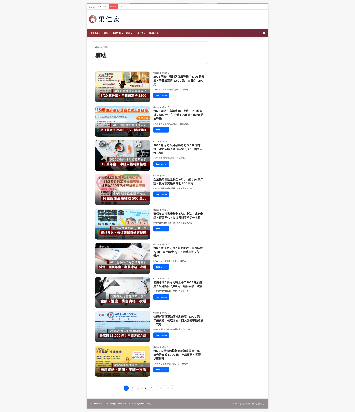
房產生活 (117, 33)
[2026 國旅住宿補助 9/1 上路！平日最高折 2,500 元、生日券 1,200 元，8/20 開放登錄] (122, 121)
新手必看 (94, 33)
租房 (128, 33)
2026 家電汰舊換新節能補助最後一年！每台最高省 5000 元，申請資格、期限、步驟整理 (178, 355)
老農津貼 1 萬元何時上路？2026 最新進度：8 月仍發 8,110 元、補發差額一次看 (178, 284)
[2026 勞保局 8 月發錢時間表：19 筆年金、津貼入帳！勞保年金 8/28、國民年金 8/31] (122, 155)
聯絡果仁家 (154, 33)
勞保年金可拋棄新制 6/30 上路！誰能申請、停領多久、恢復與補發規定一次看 (178, 216)
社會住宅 (139, 33)
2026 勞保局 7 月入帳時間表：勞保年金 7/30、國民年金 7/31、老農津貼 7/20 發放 (178, 252)
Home (99, 47)
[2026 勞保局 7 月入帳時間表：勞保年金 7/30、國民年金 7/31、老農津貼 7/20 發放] (122, 258)
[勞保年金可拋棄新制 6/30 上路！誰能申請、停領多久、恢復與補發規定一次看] (122, 224)
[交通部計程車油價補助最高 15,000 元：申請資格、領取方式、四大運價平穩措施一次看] (122, 326)
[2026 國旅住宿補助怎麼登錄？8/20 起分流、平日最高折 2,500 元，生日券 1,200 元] (122, 86)
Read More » (161, 95)
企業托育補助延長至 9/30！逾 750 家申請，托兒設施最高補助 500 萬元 (178, 181)
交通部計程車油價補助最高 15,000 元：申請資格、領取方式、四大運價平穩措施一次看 (178, 320)
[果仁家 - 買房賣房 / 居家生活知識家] (104, 19)
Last (172, 388)
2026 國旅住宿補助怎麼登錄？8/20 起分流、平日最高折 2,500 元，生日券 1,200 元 (153, 7)
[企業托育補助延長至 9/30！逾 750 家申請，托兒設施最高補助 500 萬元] (122, 189)
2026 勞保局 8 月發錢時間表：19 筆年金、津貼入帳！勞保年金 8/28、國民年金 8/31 (177, 149)
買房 (106, 33)
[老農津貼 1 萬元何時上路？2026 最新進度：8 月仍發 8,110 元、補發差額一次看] (122, 292)
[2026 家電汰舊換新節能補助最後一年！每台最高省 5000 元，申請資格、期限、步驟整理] (122, 361)
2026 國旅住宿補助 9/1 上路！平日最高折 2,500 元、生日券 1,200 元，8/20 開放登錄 (178, 115)
